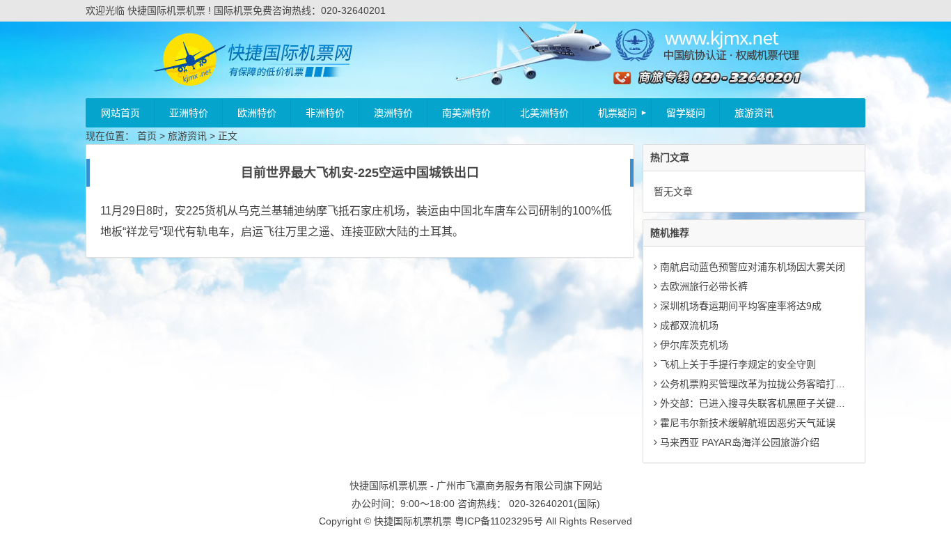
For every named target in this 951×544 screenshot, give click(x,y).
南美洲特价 (466, 112)
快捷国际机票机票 (413, 521)
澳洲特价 (393, 112)
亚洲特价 (188, 112)
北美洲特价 (544, 112)
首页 (147, 135)
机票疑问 (617, 112)
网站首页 (120, 112)
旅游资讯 (753, 112)
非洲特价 (325, 112)
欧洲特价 (256, 112)
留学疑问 (685, 112)
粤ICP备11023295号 (499, 521)
